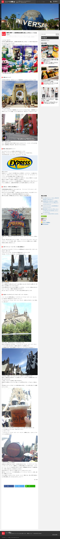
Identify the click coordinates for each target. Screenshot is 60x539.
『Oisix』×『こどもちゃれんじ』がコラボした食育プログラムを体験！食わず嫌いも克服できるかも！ (49, 60)
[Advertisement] (10, 496)
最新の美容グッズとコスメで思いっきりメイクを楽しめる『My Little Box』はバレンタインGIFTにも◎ (50, 211)
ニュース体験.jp (10, 1)
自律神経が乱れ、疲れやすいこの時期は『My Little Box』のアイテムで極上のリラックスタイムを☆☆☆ (50, 203)
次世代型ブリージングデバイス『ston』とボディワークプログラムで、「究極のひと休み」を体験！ (49, 99)
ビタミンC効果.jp (46, 222)
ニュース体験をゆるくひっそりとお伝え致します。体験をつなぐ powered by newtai (23, 533)
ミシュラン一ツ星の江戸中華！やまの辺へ (50, 213)
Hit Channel (45, 224)
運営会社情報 (54, 534)
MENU (55, 1)
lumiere (44, 220)
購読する (44, 216)
